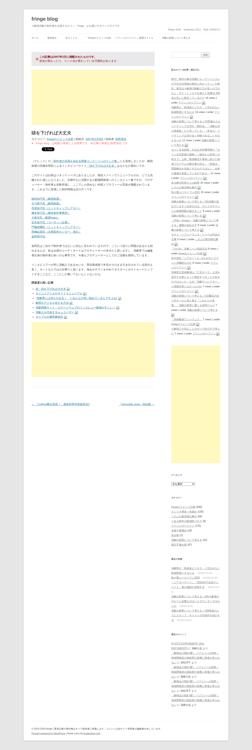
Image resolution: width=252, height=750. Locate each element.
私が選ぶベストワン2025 (185, 577)
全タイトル (71, 38)
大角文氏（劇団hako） (46, 217)
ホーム (35, 38)
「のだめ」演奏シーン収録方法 (189, 248)
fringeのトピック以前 (60, 139)
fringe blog (45, 19)
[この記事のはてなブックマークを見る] (68, 288)
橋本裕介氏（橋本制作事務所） (51, 212)
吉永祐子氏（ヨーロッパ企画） (51, 222)
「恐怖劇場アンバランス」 (186, 319)
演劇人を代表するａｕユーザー (55, 312)
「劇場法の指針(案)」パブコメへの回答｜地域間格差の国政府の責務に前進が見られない (195, 658)
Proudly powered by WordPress (48, 733)
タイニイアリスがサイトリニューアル (59, 293)
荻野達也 (120, 139)
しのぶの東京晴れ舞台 (184, 187)
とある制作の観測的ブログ (186, 521)
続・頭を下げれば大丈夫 (51, 288)
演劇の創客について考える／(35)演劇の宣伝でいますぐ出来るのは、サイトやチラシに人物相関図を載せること (195, 206)
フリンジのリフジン (189, 102)
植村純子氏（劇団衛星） (47, 198)
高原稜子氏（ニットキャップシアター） (56, 208)
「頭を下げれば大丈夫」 (102, 165)
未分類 (175, 535)
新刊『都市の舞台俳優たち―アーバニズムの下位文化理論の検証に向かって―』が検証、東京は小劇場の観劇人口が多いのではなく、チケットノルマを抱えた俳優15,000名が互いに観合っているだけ (195, 88)
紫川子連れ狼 (179, 544)
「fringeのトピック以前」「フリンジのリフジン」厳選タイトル (119, 38)
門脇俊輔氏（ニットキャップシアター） (56, 227)
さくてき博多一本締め (184, 511)
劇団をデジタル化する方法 (52, 302)
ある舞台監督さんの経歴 (185, 182)
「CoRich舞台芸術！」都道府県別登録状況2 (61, 404)
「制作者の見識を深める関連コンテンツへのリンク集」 (85, 161)
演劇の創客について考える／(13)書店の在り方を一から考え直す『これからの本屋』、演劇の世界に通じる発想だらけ (195, 300)
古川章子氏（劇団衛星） (47, 203)
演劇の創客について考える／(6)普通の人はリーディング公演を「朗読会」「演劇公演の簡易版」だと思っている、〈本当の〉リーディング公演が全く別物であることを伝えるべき (195, 131)
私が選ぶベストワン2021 (185, 192)
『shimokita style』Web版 (137, 404)
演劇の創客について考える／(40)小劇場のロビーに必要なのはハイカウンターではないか (195, 601)
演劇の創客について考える (176, 38)
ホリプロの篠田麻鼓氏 (49, 316)
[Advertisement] (93, 97)
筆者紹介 (52, 38)
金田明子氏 (38, 236)
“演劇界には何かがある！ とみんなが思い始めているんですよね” (77, 298)
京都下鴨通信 (179, 530)
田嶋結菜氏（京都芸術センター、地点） (56, 231)
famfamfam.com (91, 733)
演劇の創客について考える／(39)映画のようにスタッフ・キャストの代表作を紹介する (195, 615)
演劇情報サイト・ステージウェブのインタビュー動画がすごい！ (76, 307)
